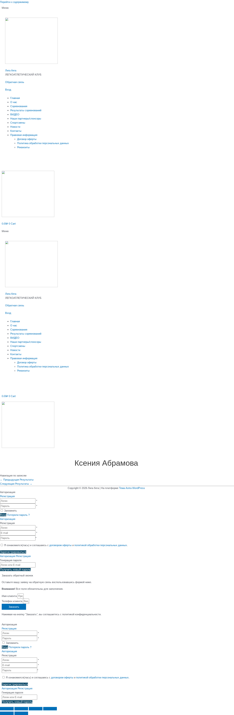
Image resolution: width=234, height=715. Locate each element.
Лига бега (10, 70)
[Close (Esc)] (7, 708)
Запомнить (10, 510)
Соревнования (18, 106)
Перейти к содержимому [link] (14, 2)
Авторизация (7, 519)
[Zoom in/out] (50, 708)
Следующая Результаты (16, 483)
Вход (8, 89)
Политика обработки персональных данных (43, 143)
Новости (15, 126)
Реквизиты (23, 147)
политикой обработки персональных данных (100, 545)
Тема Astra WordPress (132, 488)
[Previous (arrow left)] (7, 713)
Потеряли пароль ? (18, 514)
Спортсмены (17, 122)
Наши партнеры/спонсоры (25, 118)
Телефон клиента (12, 601)
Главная (15, 98)
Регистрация (7, 496)
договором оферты (60, 545)
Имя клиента (9, 596)
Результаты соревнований (25, 110)
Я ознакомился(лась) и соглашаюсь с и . (65, 545)
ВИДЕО (14, 114)
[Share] (21, 708)
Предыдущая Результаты (17, 479)
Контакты (15, 130)
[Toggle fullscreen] (35, 708)
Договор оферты (26, 139)
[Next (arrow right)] (21, 713)
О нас (13, 102)
